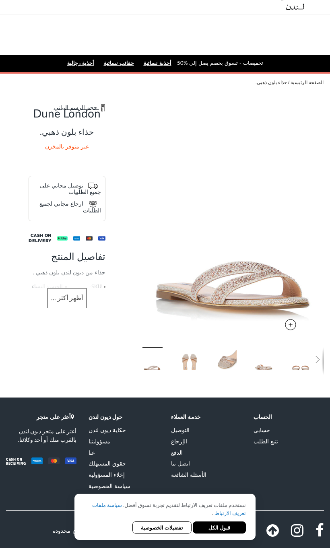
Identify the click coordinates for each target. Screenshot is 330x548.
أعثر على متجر (54, 416)
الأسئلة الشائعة (188, 474)
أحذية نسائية (157, 63)
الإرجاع (179, 441)
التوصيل (180, 429)
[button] (198, 359)
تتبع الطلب (266, 441)
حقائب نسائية (119, 63)
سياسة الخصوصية (109, 485)
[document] (165, 518)
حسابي (262, 429)
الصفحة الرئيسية (307, 82)
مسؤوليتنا (99, 441)
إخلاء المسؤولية (107, 474)
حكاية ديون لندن (107, 429)
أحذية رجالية (80, 63)
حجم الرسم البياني (76, 107)
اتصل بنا (180, 463)
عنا (92, 452)
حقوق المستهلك (107, 463)
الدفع (177, 452)
